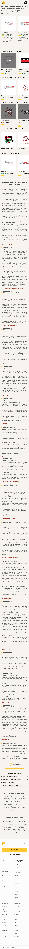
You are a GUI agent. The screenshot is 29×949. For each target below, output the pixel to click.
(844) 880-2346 (5, 942)
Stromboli (17, 930)
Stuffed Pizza (4, 930)
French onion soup (18, 917)
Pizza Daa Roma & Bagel (7, 148)
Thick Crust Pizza (5, 933)
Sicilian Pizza (4, 906)
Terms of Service (5, 888)
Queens (7, 230)
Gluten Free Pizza (5, 917)
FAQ (2, 880)
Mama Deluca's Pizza (6, 69)
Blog (3, 868)
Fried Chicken (17, 919)
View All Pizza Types (6, 936)
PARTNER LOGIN (14, 854)
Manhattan (24, 229)
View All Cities (18, 897)
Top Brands (4, 878)
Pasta (16, 922)
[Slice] (3, 3)
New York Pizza (5, 903)
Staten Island (19, 230)
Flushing (16, 894)
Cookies (16, 914)
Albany (16, 886)
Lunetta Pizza (4, 95)
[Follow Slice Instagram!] (26, 843)
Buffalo (16, 875)
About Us (4, 863)
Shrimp (16, 928)
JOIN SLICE (14, 849)
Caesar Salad (17, 903)
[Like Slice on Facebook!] (19, 843)
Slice (4, 838)
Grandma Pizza (5, 925)
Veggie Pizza (4, 909)
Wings (16, 933)
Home (3, 860)
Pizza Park (3, 171)
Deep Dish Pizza (5, 911)
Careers (3, 865)
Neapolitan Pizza (5, 919)
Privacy (3, 886)
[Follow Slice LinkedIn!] (24, 843)
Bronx (16, 869)
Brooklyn (3, 230)
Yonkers (16, 883)
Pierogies (16, 925)
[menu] (25, 2)
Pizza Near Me (5, 871)
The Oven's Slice (5, 120)
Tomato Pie (4, 922)
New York (9, 838)
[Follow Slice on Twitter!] (21, 843)
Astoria (16, 891)
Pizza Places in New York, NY (19, 838)
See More (17, 765)
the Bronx (12, 230)
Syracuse (16, 888)
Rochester (17, 880)
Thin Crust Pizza (5, 928)
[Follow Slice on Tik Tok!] (22, 843)
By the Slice (4, 914)
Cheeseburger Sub (18, 909)
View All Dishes (18, 936)
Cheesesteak (17, 911)
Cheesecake (17, 906)
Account (3, 883)
